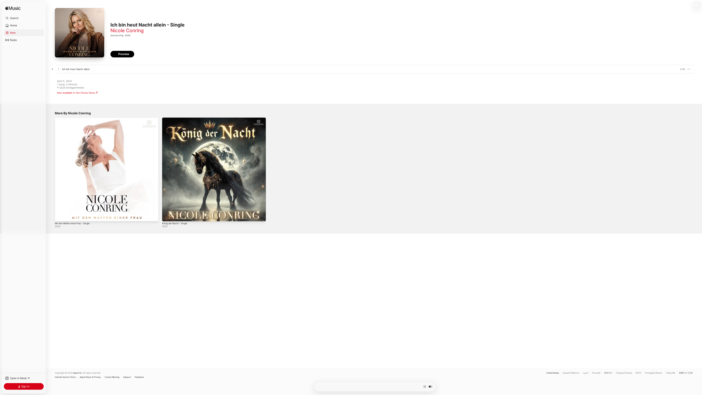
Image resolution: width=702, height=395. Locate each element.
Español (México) (571, 373)
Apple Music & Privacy (90, 377)
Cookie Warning (112, 377)
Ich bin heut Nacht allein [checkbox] (76, 69)
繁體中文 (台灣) (686, 373)
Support (127, 377)
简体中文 (608, 373)
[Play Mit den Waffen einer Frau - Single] (59, 216)
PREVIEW (681, 69)
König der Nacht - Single (176, 119)
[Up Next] (424, 386)
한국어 (638, 373)
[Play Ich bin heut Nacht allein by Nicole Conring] (58, 69)
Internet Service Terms (65, 377)
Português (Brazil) (653, 373)
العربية (585, 373)
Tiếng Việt (670, 373)
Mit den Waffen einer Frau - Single (74, 119)
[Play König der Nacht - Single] (166, 216)
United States (552, 373)
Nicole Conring (127, 30)
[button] (24, 18)
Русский (596, 373)
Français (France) (624, 373)
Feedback (139, 377)
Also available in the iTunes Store (76, 92)
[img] (12, 8)
